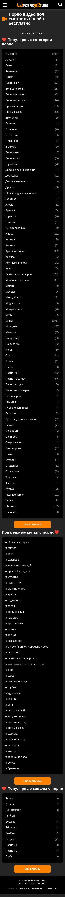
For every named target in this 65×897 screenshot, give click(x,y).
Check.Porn (24, 888)
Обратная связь (26, 883)
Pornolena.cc (38, 888)
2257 (37, 883)
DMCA (44, 883)
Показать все (32, 524)
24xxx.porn (51, 888)
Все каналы (32, 869)
